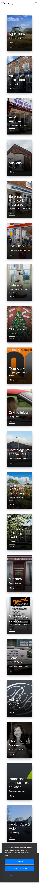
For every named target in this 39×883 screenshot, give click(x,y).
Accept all (19, 861)
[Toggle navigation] (35, 3)
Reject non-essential (19, 868)
